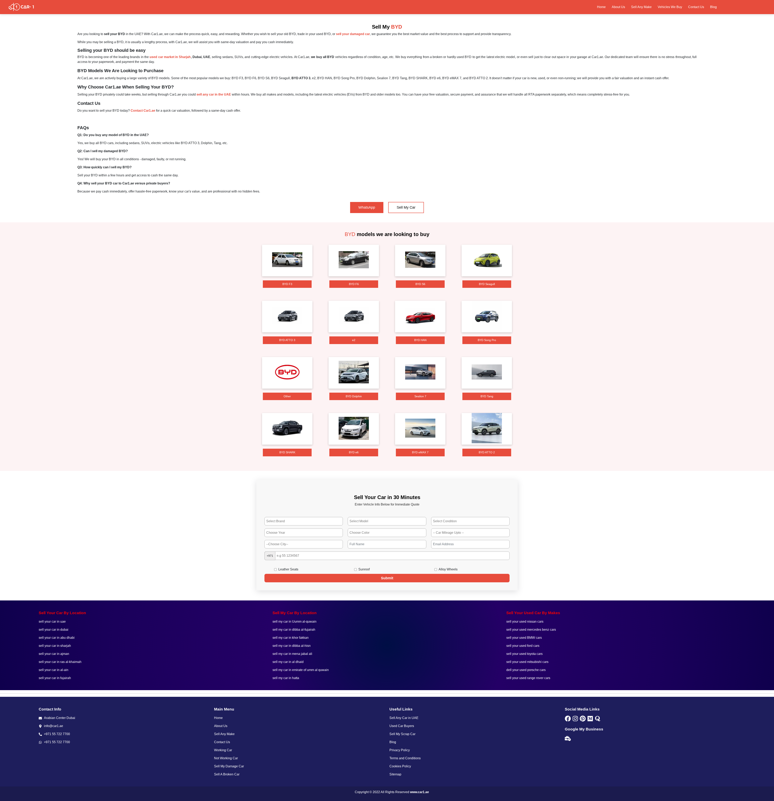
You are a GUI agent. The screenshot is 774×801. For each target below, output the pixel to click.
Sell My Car (406, 207)
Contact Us (696, 7)
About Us (618, 7)
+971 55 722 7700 (57, 734)
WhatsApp (366, 207)
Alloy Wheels (448, 569)
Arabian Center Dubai (59, 718)
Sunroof (364, 569)
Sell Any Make (641, 7)
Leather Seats (288, 569)
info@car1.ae (53, 726)
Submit (387, 578)
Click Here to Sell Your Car (745, 7)
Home (601, 7)
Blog (713, 7)
